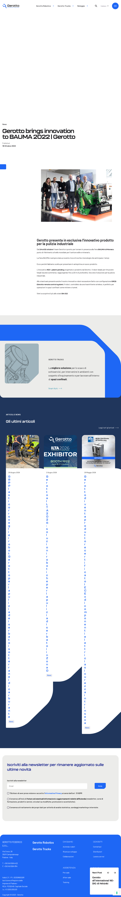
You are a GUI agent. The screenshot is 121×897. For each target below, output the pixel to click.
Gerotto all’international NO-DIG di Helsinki (103, 880)
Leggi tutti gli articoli (106, 428)
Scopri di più (53, 388)
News (4, 124)
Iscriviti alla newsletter (17, 780)
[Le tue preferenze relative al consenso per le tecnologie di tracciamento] (117, 893)
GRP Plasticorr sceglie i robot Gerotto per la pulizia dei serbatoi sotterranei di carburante (9, 596)
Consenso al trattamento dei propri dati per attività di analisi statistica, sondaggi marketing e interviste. (54, 807)
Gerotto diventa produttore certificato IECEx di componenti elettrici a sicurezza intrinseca (85, 599)
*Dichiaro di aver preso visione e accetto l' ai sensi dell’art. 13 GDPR (45, 793)
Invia (100, 786)
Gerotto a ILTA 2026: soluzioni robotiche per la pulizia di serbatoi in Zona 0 (47, 573)
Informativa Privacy (53, 793)
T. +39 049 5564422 (10, 863)
